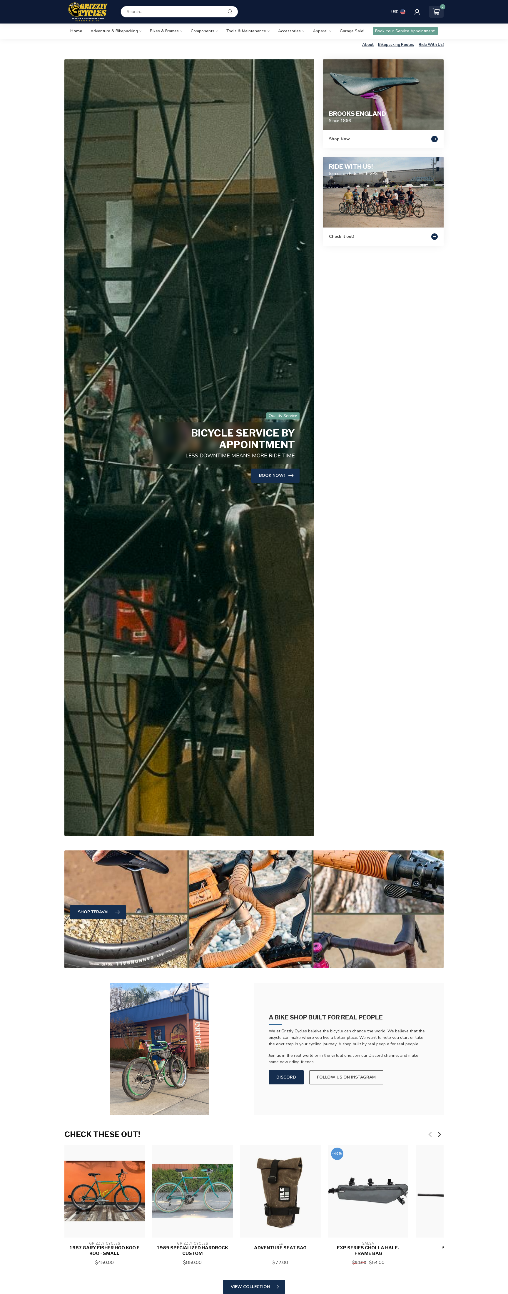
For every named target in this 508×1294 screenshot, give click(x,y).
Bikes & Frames (164, 31)
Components (202, 31)
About (368, 44)
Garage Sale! (352, 31)
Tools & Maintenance (246, 31)
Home (76, 31)
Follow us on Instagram (346, 1077)
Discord (286, 1077)
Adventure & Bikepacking (114, 31)
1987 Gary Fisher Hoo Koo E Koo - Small (105, 1250)
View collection (250, 1287)
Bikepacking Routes (396, 44)
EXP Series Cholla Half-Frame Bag (368, 1250)
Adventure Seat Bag (280, 1248)
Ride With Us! (431, 44)
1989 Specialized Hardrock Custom (192, 1250)
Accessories (289, 31)
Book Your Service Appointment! (405, 31)
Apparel (320, 31)
